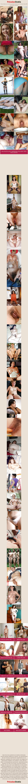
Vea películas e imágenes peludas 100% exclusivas (14, 152)
